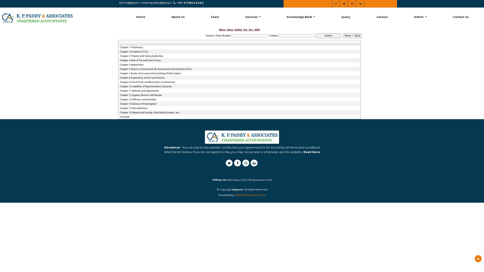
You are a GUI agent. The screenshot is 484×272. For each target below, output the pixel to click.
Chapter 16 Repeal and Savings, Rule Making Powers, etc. (150, 112)
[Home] (37, 17)
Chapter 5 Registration (131, 64)
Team (215, 17)
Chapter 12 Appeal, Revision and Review (141, 95)
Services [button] (251, 17)
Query (345, 17)
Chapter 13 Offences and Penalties (138, 99)
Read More (311, 152)
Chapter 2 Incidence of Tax (134, 51)
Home (140, 17)
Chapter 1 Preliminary (131, 47)
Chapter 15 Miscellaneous (133, 108)
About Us (178, 17)
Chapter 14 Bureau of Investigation (138, 103)
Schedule (125, 116)
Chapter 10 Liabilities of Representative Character (146, 86)
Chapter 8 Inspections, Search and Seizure (142, 77)
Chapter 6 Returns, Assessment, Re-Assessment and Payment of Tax (156, 69)
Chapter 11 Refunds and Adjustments (139, 90)
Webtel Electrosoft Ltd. (250, 195)
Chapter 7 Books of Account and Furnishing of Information (150, 73)
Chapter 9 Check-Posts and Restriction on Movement (147, 82)
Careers (382, 17)
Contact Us (461, 17)
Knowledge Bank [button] (300, 17)
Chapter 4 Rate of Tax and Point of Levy (140, 60)
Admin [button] (419, 17)
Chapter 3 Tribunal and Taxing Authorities (141, 56)
